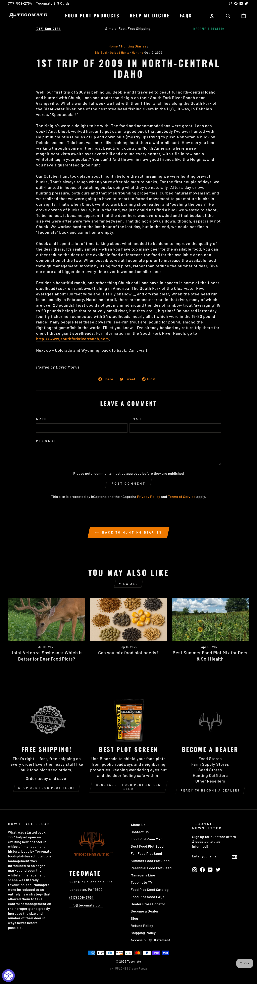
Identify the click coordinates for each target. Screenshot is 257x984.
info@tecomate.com (86, 905)
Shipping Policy (143, 933)
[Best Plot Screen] (128, 720)
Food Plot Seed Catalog (150, 889)
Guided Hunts (120, 52)
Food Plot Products (92, 15)
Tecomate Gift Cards (53, 3)
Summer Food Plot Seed (150, 861)
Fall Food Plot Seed (146, 853)
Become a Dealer (145, 911)
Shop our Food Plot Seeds (46, 788)
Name (42, 419)
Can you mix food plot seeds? (128, 652)
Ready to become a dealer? (210, 790)
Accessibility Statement (150, 940)
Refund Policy (142, 926)
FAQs (186, 15)
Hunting (137, 52)
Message (46, 441)
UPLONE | (130, 968)
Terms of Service (182, 497)
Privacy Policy (148, 497)
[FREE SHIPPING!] (46, 720)
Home (113, 46)
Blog (134, 918)
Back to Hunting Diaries (131, 532)
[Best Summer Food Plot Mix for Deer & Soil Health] (210, 619)
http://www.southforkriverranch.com (72, 338)
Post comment (128, 483)
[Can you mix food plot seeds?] (128, 619)
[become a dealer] (210, 720)
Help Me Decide (150, 15)
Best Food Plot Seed (147, 846)
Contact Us (140, 832)
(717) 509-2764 (20, 3)
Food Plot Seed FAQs (147, 897)
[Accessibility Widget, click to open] (8, 975)
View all (128, 583)
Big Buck (101, 52)
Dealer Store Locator (148, 904)
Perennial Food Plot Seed (151, 868)
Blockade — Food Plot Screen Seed (128, 787)
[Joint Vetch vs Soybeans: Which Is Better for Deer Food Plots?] (46, 619)
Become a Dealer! (208, 28)
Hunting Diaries (133, 46)
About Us (138, 825)
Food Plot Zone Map (146, 839)
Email (136, 419)
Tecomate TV (141, 882)
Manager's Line (143, 875)
